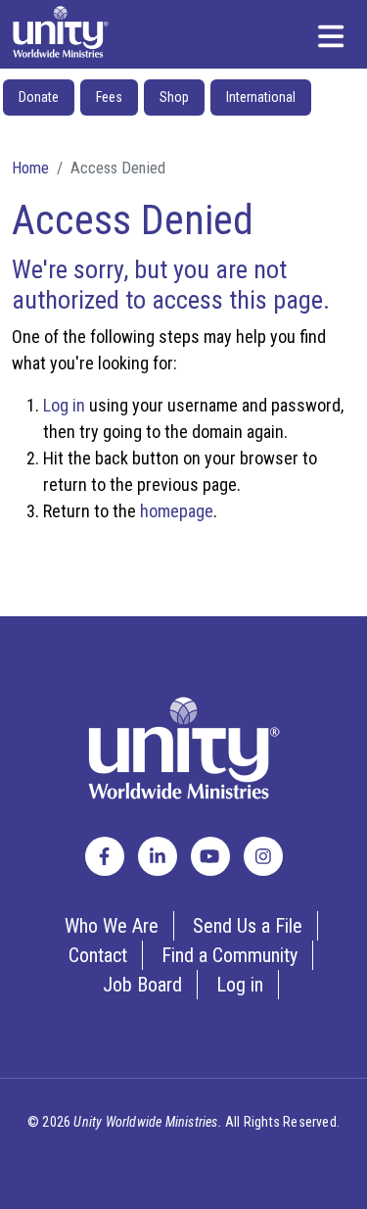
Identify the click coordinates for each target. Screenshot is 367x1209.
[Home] (60, 32)
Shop (174, 97)
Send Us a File (247, 926)
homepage (176, 511)
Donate (39, 97)
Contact (98, 955)
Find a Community (229, 955)
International (261, 97)
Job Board (142, 984)
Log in (64, 405)
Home (30, 167)
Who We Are (112, 926)
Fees (109, 97)
